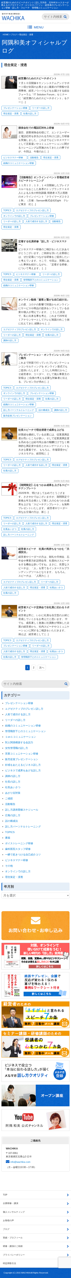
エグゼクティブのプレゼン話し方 (32, 210)
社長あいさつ (9, 529)
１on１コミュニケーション (20, 736)
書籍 (7, 837)
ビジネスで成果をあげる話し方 (23, 770)
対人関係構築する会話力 (19, 742)
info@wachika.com (20, 1162)
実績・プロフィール (13, 1237)
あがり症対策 (14, 792)
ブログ (14, 34)
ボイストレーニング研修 (19, 843)
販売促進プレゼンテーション (17, 415)
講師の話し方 (9, 340)
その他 (9, 865)
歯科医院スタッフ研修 (18, 848)
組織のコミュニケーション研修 (18, 163)
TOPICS (7, 210)
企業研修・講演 (10, 1203)
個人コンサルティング (14, 1212)
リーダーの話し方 (41, 108)
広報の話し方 (12, 815)
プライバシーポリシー (14, 1255)
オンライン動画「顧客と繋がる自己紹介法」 (43, 299)
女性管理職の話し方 (16, 748)
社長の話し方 (29, 113)
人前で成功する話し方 (36, 221)
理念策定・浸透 (26, 34)
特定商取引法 (9, 1263)
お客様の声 (8, 1220)
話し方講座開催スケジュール (21, 809)
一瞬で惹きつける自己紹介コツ (23, 854)
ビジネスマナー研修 (14, 157)
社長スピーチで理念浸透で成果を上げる (41, 429)
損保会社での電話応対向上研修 (36, 127)
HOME (6, 34)
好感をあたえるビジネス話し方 (23, 764)
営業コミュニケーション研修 (21, 753)
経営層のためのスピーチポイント (37, 78)
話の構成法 (44, 410)
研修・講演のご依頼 (13, 1246)
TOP (5, 1195)
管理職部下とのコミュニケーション (40, 280)
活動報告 (34, 157)
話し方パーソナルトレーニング (18, 410)
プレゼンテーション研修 (15, 108)
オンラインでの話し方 (14, 216)
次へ (41, 667)
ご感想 (9, 798)
